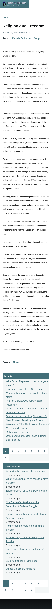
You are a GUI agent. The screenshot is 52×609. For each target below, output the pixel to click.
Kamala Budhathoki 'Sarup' (26, 38)
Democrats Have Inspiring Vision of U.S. (26, 416)
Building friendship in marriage (21, 561)
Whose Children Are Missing (20, 569)
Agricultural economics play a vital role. (26, 471)
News (16, 362)
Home (5, 17)
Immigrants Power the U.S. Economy (25, 389)
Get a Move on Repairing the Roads (24, 420)
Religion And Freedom (17, 432)
